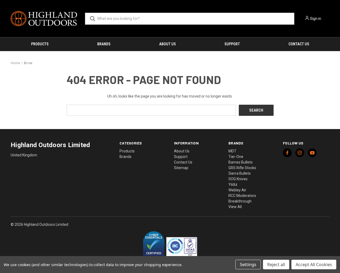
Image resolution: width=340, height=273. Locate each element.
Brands (103, 44)
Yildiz (232, 184)
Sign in (315, 18)
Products (40, 44)
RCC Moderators (242, 195)
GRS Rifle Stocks (242, 168)
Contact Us (298, 44)
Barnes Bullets (240, 162)
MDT (232, 151)
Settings (248, 264)
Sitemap (181, 168)
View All (235, 207)
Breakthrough (240, 201)
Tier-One (235, 157)
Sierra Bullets (239, 173)
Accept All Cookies (314, 264)
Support (232, 44)
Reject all (276, 264)
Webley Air (237, 190)
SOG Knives (238, 179)
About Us (167, 44)
